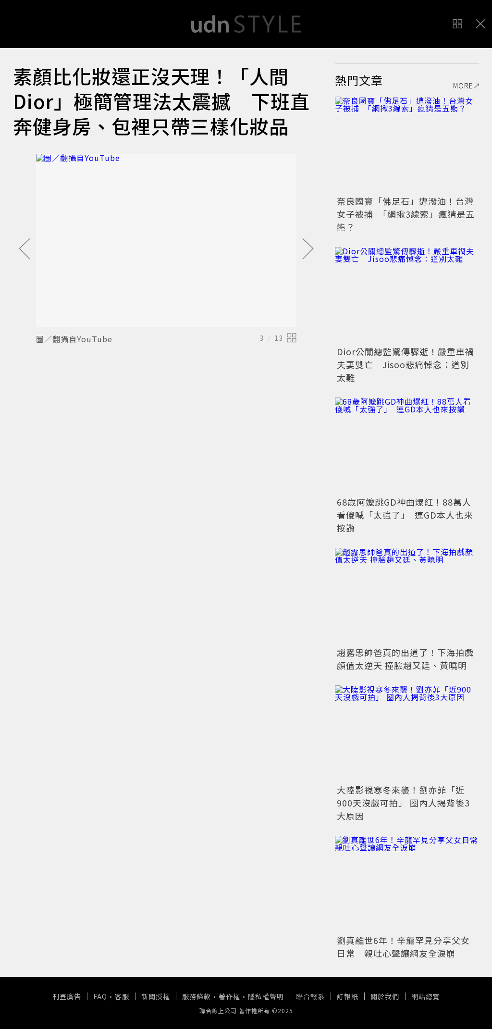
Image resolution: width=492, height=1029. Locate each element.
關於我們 (384, 996)
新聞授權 (155, 996)
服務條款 (196, 996)
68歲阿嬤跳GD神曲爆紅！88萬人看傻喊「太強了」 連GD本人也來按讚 (405, 515)
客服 (122, 996)
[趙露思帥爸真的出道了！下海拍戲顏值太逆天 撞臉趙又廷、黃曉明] (407, 596)
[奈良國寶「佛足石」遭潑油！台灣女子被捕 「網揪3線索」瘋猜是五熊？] (407, 145)
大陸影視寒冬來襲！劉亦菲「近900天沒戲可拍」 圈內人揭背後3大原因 (403, 802)
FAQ (100, 996)
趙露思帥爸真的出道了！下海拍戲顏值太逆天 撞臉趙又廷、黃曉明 (405, 658)
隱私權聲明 (266, 996)
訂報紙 (347, 996)
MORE (463, 85)
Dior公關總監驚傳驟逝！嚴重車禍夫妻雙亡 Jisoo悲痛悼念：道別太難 (405, 364)
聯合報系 (310, 996)
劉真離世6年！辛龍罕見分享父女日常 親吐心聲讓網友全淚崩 (403, 946)
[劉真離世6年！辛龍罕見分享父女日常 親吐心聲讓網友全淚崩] (407, 884)
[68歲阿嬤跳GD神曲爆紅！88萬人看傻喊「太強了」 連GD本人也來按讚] (407, 445)
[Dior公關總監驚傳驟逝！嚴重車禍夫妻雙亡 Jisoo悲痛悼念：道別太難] (407, 295)
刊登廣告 (66, 996)
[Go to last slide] (24, 249)
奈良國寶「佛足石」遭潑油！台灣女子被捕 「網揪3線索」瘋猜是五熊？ (406, 214)
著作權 (229, 996)
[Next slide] (308, 249)
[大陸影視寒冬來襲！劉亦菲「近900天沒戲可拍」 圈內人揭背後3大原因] (407, 733)
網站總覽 (425, 996)
